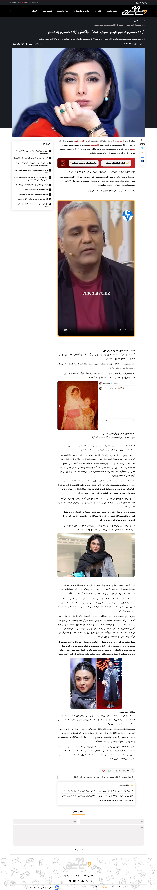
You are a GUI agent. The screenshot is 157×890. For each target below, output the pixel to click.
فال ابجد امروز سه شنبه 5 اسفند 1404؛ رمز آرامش (33, 199)
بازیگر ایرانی (101, 777)
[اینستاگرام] (146, 3)
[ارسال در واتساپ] (14, 44)
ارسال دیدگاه (78, 850)
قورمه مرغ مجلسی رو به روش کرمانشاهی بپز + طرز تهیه (31, 185)
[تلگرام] (143, 3)
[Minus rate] (103, 770)
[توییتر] (142, 148)
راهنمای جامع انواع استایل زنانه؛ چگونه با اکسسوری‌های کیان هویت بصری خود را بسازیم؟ (31, 164)
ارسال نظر (78, 811)
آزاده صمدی (119, 141)
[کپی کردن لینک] (142, 161)
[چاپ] (30, 44)
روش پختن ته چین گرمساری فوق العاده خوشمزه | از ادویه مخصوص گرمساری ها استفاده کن (31, 178)
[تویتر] (140, 3)
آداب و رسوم (47, 11)
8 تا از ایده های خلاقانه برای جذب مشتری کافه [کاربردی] (31, 158)
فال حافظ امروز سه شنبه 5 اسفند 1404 (36, 189)
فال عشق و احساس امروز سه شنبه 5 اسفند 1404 (33, 194)
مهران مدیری (126, 777)
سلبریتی (90, 777)
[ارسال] (26, 44)
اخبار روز (98, 11)
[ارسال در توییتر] (22, 44)
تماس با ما (88, 875)
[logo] (135, 10)
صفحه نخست (112, 11)
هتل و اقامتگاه (62, 11)
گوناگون (34, 11)
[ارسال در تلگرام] (18, 44)
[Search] (11, 11)
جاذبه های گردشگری (82, 11)
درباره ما (77, 875)
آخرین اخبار (46, 143)
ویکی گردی (104, 887)
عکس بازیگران (78, 777)
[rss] (137, 3)
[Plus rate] (109, 770)
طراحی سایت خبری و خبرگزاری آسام (41, 887)
